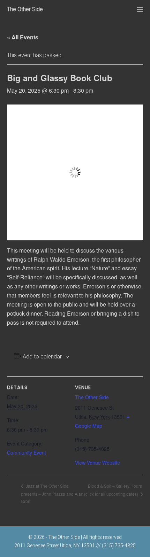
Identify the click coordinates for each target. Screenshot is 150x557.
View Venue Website (97, 462)
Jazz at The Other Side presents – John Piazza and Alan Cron (52, 493)
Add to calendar (42, 356)
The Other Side (25, 9)
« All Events (22, 37)
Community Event (26, 452)
